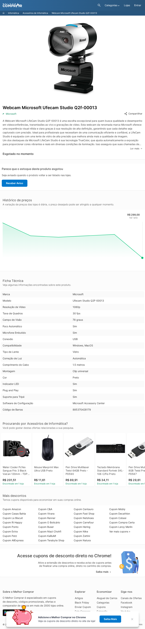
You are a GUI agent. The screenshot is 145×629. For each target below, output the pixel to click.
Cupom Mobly (117, 509)
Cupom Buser (46, 526)
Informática (13, 13)
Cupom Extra (10, 531)
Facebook (126, 602)
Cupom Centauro (83, 509)
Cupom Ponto (10, 526)
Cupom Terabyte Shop (51, 540)
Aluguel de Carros (107, 598)
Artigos (79, 598)
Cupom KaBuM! (47, 535)
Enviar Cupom (83, 606)
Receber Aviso (14, 183)
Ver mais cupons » (119, 531)
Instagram (126, 606)
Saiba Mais (110, 618)
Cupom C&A (45, 509)
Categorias (103, 602)
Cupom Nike (81, 531)
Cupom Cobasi (117, 518)
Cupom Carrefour (84, 522)
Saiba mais (102, 571)
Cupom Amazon (12, 509)
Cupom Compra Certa (122, 522)
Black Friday (82, 602)
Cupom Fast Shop (84, 513)
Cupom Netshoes (84, 518)
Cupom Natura (82, 540)
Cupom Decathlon (119, 513)
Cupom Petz (10, 535)
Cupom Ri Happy (12, 522)
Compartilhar (135, 113)
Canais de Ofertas (131, 598)
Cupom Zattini (82, 535)
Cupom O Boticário (49, 522)
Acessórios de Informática (35, 13)
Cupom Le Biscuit (13, 518)
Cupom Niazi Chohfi (49, 531)
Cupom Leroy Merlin (120, 526)
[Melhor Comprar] (49, 5)
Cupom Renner (46, 518)
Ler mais (134, 148)
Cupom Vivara (46, 513)
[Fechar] (133, 619)
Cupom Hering (82, 526)
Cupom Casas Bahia (14, 513)
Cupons (101, 606)
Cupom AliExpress (13, 540)
